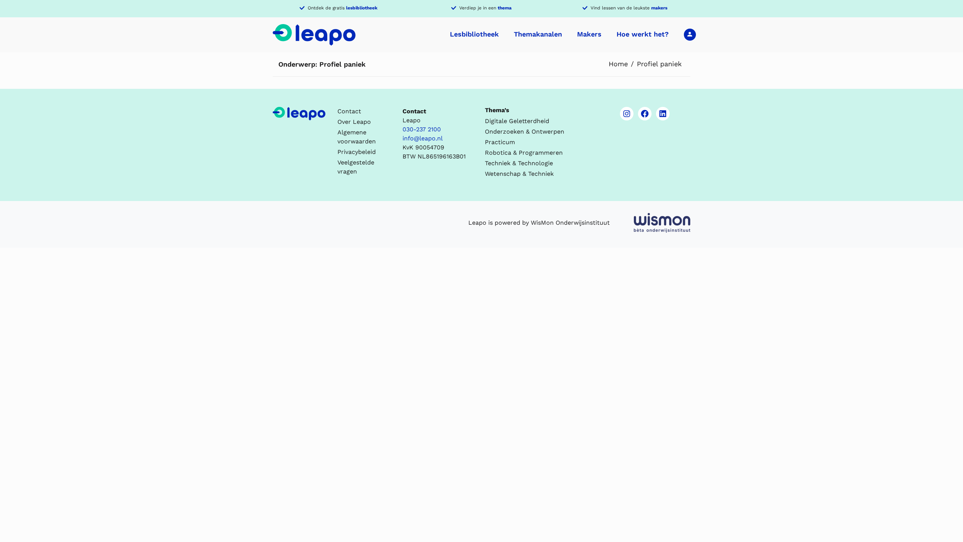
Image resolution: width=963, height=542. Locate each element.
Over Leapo (354, 121)
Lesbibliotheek (474, 34)
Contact (349, 111)
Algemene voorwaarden (356, 137)
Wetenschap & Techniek (519, 173)
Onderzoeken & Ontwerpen (524, 131)
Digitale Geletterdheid (517, 121)
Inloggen (690, 34)
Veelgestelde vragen (355, 167)
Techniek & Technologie (519, 163)
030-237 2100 (422, 129)
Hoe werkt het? (643, 34)
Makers (589, 34)
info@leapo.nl (423, 138)
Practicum (500, 142)
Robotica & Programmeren (524, 152)
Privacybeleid (356, 151)
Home (618, 64)
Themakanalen (538, 34)
